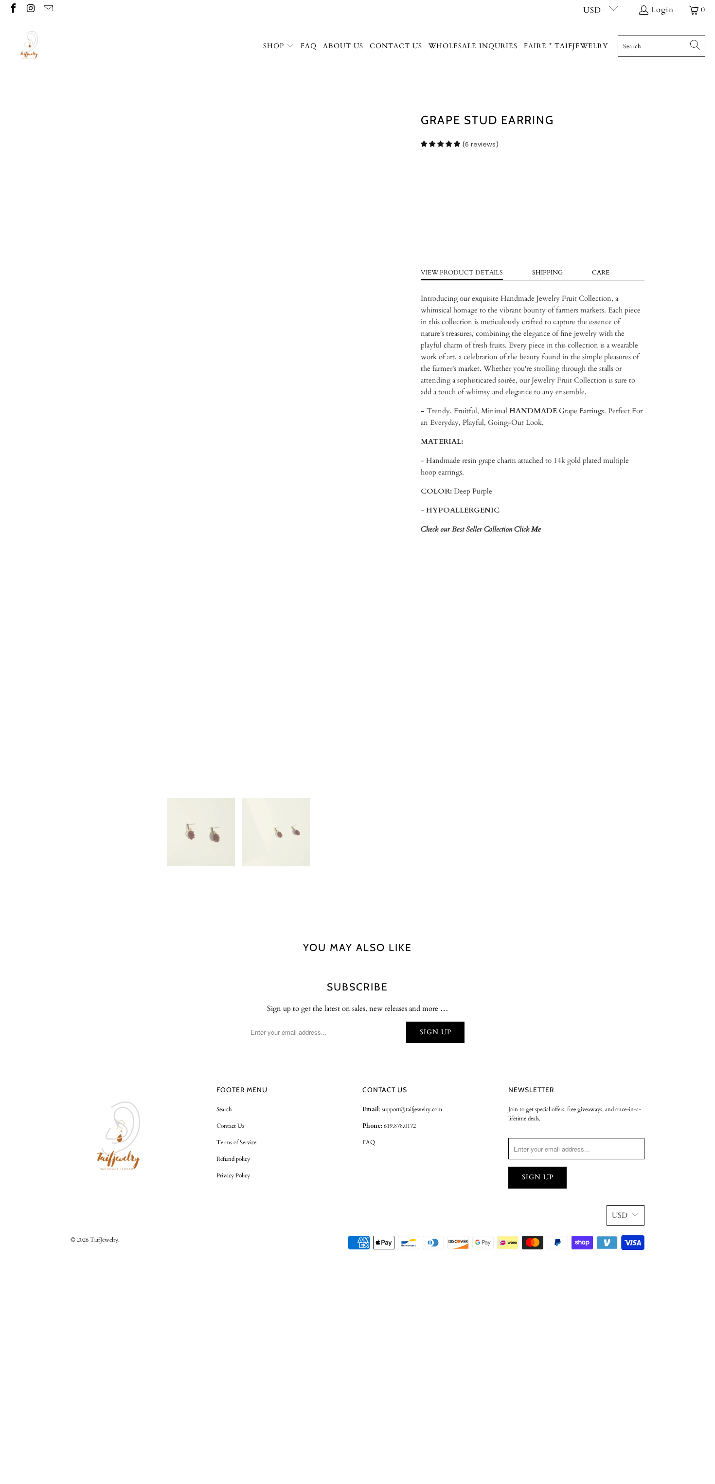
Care (600, 272)
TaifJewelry (104, 1240)
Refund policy (233, 1159)
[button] (278, 46)
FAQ (368, 1142)
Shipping (547, 272)
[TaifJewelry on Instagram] (30, 9)
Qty (426, 176)
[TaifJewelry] (30, 46)
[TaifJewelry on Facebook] (12, 9)
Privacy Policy (233, 1175)
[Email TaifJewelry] (47, 9)
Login (662, 9)
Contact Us (230, 1126)
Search (224, 1109)
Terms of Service (236, 1142)
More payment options (590, 247)
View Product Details (462, 272)
